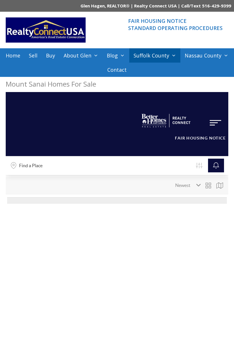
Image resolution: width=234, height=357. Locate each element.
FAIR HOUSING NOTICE (157, 20)
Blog (112, 55)
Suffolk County (151, 55)
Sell (33, 55)
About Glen (77, 55)
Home (13, 55)
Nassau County (203, 55)
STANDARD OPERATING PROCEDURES (175, 28)
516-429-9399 (216, 6)
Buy (50, 55)
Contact (117, 69)
